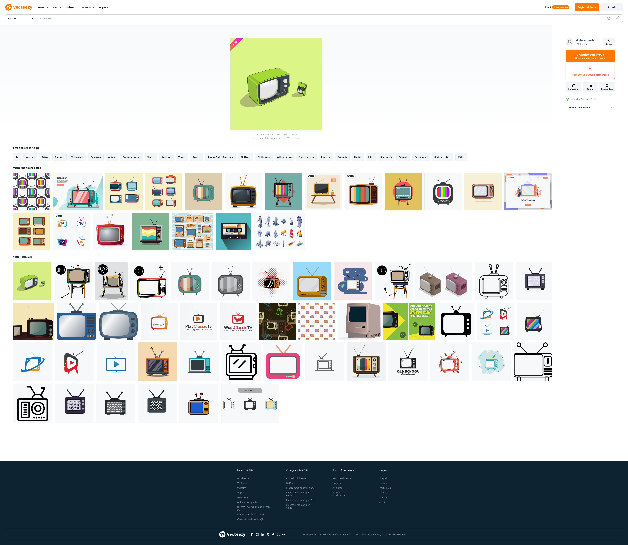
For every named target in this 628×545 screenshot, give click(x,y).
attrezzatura (284, 157)
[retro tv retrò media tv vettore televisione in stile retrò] (483, 191)
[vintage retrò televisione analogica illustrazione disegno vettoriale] (408, 361)
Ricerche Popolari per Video (298, 506)
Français (384, 497)
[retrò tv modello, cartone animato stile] (316, 321)
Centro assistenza (341, 478)
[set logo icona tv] (71, 231)
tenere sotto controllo (221, 157)
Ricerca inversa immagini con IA (253, 508)
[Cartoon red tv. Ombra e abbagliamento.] (111, 231)
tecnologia (421, 157)
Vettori (41, 7)
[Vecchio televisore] (31, 231)
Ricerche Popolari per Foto (300, 500)
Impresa (241, 492)
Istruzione (242, 497)
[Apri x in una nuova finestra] (278, 534)
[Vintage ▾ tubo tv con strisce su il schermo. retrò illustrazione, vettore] (190, 281)
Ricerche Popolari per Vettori (298, 494)
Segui (609, 44)
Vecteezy (242, 483)
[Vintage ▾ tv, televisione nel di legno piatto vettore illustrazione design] (312, 281)
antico (112, 157)
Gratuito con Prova (590, 56)
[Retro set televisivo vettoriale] (283, 191)
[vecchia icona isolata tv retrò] (363, 191)
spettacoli (386, 157)
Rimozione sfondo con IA (250, 514)
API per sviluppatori (248, 502)
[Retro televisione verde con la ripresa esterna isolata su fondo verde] (32, 281)
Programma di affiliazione (300, 487)
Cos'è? (593, 99)
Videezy (241, 487)
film (370, 157)
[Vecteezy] (18, 7)
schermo (96, 157)
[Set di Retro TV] (163, 191)
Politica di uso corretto (395, 534)
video (461, 157)
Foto (55, 7)
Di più (102, 7)
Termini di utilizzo (350, 534)
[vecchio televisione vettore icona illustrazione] (324, 361)
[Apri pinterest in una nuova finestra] (268, 534)
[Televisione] (243, 191)
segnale (403, 157)
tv (17, 157)
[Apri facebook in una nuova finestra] (252, 534)
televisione (77, 157)
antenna (166, 157)
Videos (70, 7)
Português (385, 487)
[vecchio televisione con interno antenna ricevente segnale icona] (241, 361)
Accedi (611, 7)
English (383, 478)
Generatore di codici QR (250, 519)
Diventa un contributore (338, 494)
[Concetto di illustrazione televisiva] (528, 191)
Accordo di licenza (296, 478)
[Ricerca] (609, 18)
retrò (45, 157)
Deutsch (383, 492)
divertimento (306, 157)
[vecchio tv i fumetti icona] (271, 281)
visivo (150, 157)
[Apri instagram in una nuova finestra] (257, 534)
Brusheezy (243, 478)
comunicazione (131, 157)
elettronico (264, 157)
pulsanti (342, 157)
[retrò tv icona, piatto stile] (199, 361)
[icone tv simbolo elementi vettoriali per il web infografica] (250, 403)
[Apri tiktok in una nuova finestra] (273, 534)
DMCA (289, 483)
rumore (59, 157)
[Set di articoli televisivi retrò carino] (124, 191)
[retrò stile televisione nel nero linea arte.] (533, 361)
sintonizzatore (442, 157)
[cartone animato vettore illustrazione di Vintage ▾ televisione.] (157, 361)
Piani (548, 7)
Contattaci (337, 483)
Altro (382, 502)
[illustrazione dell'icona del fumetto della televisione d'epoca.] (323, 191)
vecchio (30, 157)
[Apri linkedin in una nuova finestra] (262, 534)
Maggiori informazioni (579, 107)
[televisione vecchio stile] (203, 191)
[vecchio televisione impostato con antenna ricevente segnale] (32, 403)
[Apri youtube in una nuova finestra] (283, 534)
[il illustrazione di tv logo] (495, 321)
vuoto (181, 157)
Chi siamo (336, 487)
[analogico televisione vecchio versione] (353, 281)
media (357, 157)
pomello (326, 157)
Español (383, 483)
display (196, 157)
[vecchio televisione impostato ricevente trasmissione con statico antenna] (494, 281)
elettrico (245, 157)
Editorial (86, 7)
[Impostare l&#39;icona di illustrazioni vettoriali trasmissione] (192, 231)
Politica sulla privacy (372, 534)
